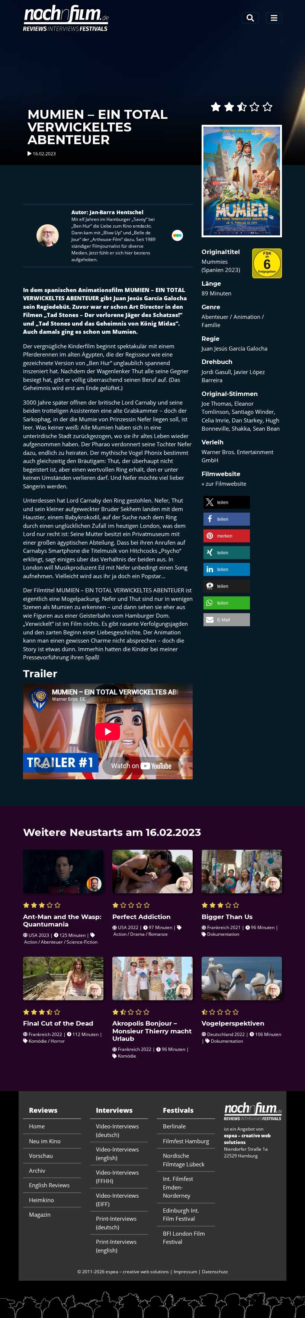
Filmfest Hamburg (186, 1141)
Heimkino (41, 1200)
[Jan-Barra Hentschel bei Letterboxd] (177, 234)
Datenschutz (215, 1271)
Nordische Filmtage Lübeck (184, 1160)
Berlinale (174, 1126)
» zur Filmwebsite (224, 483)
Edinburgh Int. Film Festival (181, 1215)
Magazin (40, 1214)
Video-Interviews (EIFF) (117, 1200)
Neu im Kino (45, 1141)
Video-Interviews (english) (117, 1154)
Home (37, 1126)
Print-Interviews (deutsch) (116, 1223)
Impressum (185, 1271)
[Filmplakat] (242, 186)
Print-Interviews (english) (116, 1246)
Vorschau (41, 1155)
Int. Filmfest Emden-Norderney (178, 1187)
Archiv (37, 1170)
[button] (226, 502)
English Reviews (49, 1185)
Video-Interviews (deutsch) (117, 1130)
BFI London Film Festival (184, 1238)
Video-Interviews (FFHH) (117, 1177)
